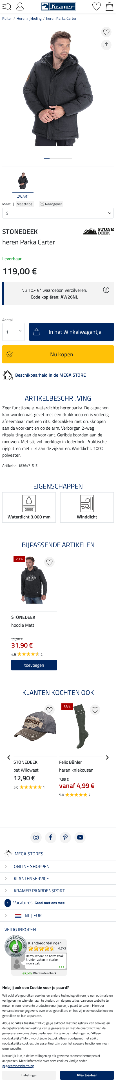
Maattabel (25, 204)
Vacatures (36, 902)
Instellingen (29, 1075)
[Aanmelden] (20, 6)
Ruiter (7, 18)
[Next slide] (109, 185)
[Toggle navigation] (6, 6)
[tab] (47, 158)
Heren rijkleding (29, 18)
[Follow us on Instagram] (36, 837)
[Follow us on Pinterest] (65, 837)
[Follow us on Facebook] (50, 837)
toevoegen (34, 665)
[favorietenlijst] (96, 6)
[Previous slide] (6, 185)
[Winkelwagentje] (109, 6)
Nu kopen (61, 354)
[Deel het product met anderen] (106, 45)
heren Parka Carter (61, 18)
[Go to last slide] (9, 757)
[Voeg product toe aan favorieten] (106, 32)
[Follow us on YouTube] (80, 837)
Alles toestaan (87, 1075)
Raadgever (54, 204)
